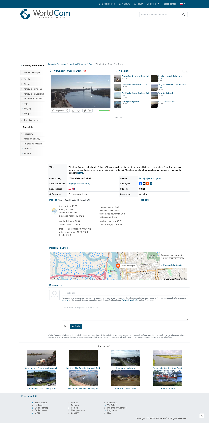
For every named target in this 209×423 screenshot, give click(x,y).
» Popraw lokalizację (171, 265)
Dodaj (77, 326)
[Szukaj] (183, 14)
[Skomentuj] (73, 111)
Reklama (75, 405)
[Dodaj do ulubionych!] (78, 111)
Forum (139, 4)
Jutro (74, 200)
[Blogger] (147, 183)
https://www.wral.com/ (79, 183)
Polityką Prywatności (130, 300)
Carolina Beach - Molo (167, 101)
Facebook (112, 402)
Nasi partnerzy (78, 410)
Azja (26, 103)
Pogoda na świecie (33, 143)
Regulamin (112, 410)
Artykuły (28, 148)
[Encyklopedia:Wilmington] (73, 189)
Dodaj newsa (41, 410)
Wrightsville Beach (165, 93)
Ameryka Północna (33, 89)
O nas (37, 413)
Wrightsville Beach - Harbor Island (135, 84)
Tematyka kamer (32, 120)
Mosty (80, 173)
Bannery (75, 413)
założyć (65, 300)
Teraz (60, 200)
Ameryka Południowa (34, 94)
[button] (182, 4)
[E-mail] (151, 183)
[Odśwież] (88, 200)
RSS (109, 413)
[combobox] (163, 14)
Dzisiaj (67, 200)
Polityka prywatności (117, 408)
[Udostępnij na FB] (140, 183)
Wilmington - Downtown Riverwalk (135, 76)
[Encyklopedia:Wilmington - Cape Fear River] (70, 189)
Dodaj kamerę (108, 4)
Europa (27, 113)
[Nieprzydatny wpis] (67, 111)
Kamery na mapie (32, 72)
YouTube (111, 405)
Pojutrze (81, 200)
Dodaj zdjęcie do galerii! (150, 178)
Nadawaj (125, 4)
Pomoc (27, 153)
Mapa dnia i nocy (32, 138)
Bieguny (27, 108)
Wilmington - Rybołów (130, 101)
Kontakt (74, 402)
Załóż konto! (170, 4)
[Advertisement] (118, 139)
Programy (28, 134)
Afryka (27, 84)
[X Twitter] (144, 183)
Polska (27, 79)
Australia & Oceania (33, 98)
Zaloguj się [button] (152, 4)
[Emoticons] (65, 326)
